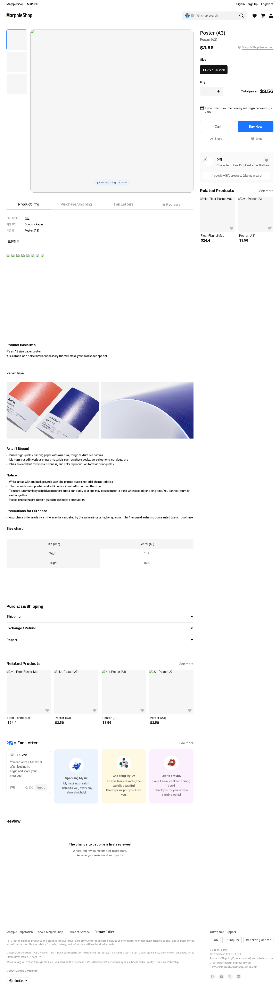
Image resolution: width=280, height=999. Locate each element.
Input (41, 787)
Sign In (240, 4)
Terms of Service (79, 932)
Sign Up (253, 4)
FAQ (215, 940)
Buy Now (255, 126)
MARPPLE (33, 4)
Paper (39, 224)
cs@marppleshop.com (259, 958)
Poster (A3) (63, 718)
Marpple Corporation (20, 932)
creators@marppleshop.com (240, 967)
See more (186, 664)
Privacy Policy (104, 931)
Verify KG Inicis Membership (163, 962)
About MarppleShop (50, 932)
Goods (29, 224)
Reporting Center (258, 940)
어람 (27, 218)
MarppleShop (15, 4)
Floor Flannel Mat (18, 718)
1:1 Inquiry (232, 940)
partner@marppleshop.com (235, 962)
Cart (218, 126)
